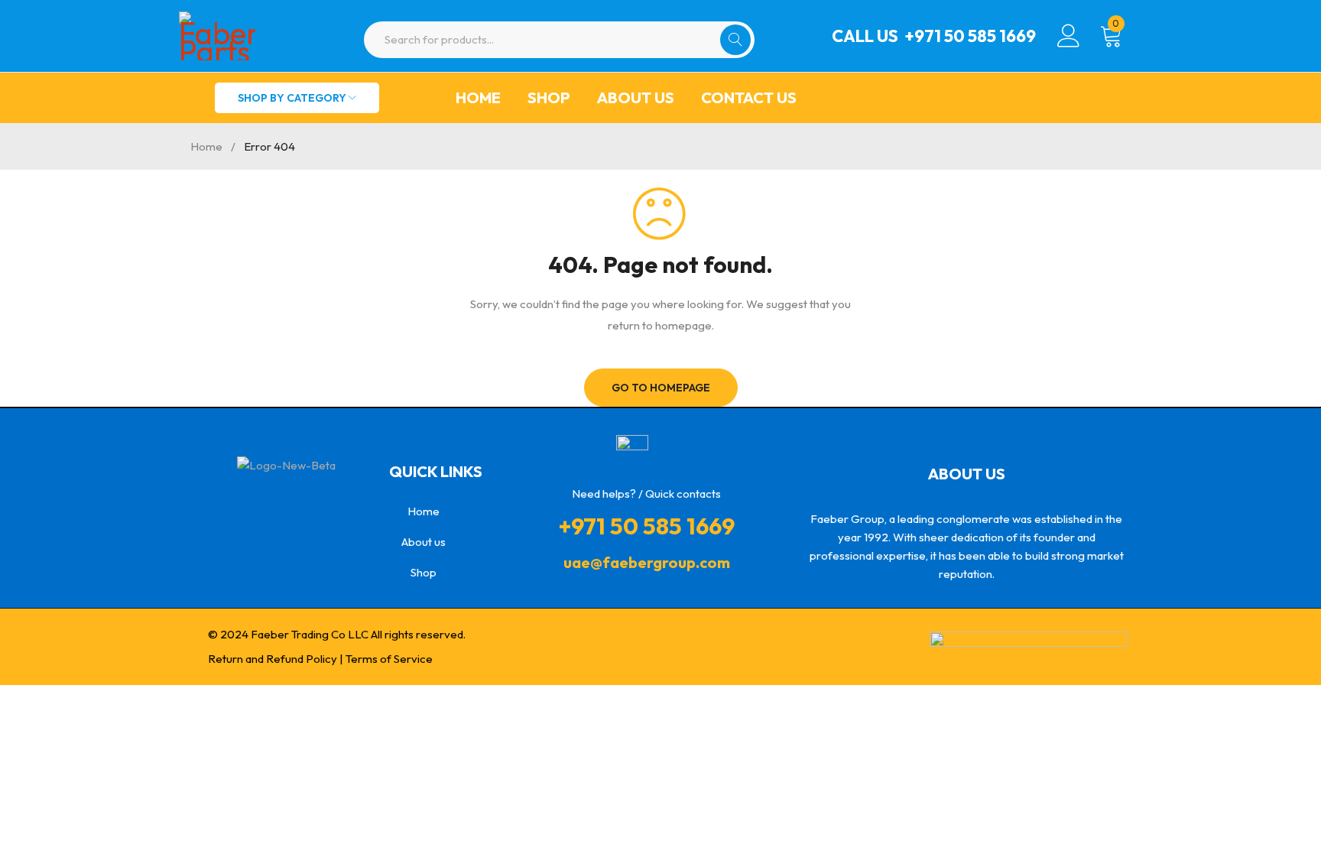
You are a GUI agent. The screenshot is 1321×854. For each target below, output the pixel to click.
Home (478, 97)
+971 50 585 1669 (970, 36)
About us (635, 97)
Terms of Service (389, 658)
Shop (548, 97)
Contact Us (749, 97)
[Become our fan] (288, 502)
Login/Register (1068, 36)
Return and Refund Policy (272, 658)
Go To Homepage (661, 388)
